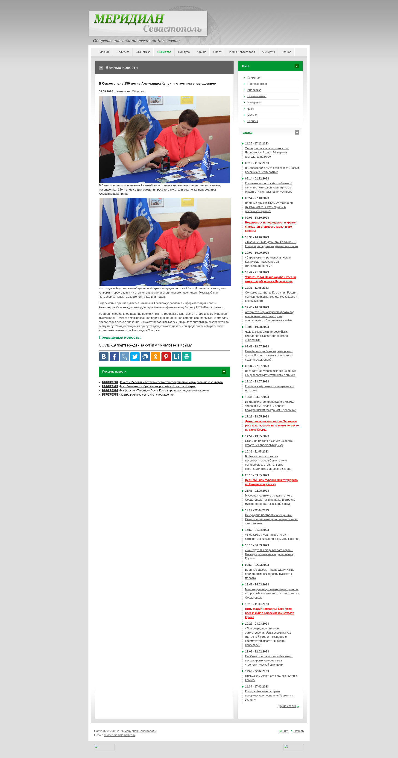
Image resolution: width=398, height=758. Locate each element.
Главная (104, 52)
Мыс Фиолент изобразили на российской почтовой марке (158, 386)
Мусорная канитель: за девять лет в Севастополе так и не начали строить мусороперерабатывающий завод (270, 499)
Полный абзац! (257, 96)
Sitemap (298, 731)
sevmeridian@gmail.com (119, 735)
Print (285, 731)
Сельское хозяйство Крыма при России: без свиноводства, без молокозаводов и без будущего (271, 297)
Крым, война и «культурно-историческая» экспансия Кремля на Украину (269, 695)
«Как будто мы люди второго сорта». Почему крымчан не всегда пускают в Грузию (269, 554)
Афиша (201, 52)
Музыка (252, 115)
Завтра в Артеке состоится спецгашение (147, 394)
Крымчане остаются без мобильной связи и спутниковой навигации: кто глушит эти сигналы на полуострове (268, 187)
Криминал (253, 77)
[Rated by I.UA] (104, 750)
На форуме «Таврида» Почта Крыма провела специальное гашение (165, 390)
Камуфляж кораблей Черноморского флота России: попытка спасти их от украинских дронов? (269, 355)
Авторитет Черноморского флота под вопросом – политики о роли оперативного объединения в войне (269, 316)
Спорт (217, 52)
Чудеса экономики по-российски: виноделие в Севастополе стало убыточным (266, 336)
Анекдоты (268, 52)
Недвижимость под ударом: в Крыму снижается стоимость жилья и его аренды (270, 226)
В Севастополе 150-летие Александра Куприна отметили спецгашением (157, 83)
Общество (164, 52)
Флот (250, 108)
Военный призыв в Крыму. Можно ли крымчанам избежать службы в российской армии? (269, 207)
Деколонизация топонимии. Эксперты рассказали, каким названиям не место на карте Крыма (272, 425)
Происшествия (257, 83)
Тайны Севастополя (241, 52)
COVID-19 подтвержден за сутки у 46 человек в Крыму (145, 345)
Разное (286, 52)
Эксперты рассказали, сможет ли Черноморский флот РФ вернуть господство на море (267, 152)
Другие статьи (287, 706)
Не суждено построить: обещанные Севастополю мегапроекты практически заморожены (271, 519)
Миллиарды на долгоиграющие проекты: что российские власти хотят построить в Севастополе (272, 593)
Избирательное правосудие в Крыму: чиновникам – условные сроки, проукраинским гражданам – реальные (270, 406)
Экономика (143, 52)
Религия (252, 121)
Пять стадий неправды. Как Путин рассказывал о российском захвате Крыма (269, 613)
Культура (184, 52)
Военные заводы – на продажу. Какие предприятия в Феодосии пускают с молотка (269, 574)
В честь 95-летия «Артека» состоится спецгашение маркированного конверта (171, 382)
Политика (123, 52)
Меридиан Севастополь (140, 731)
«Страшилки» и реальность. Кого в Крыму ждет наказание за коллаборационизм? (268, 261)
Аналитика (254, 90)
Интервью (253, 102)
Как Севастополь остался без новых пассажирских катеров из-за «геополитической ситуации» (269, 660)
